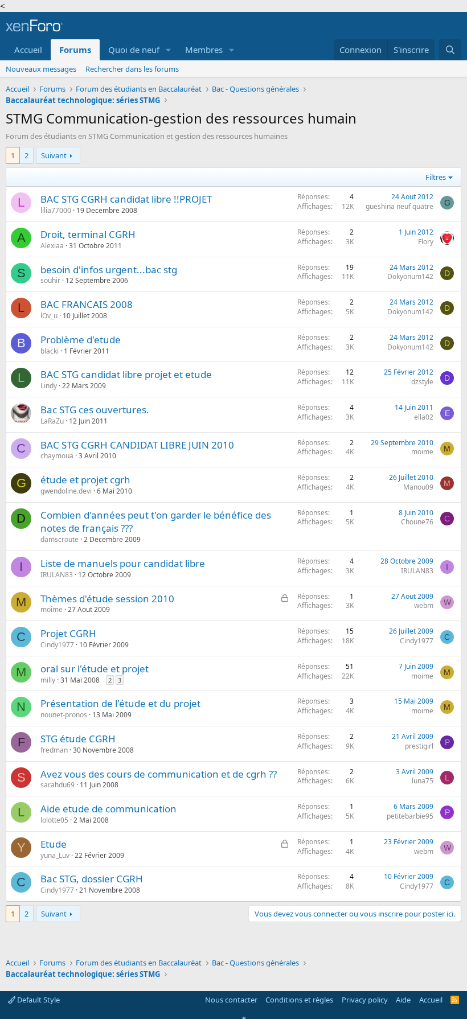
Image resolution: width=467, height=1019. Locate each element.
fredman (54, 750)
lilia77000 (55, 210)
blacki (49, 351)
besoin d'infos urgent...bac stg (108, 269)
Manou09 (418, 487)
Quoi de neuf (133, 49)
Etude (53, 843)
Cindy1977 (57, 645)
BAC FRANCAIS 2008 (86, 304)
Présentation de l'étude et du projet (120, 703)
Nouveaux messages (41, 69)
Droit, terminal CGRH (88, 234)
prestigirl (419, 746)
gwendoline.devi (66, 491)
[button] (169, 49)
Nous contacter (231, 1000)
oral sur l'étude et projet (94, 668)
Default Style (37, 1000)
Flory (425, 241)
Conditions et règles (299, 1000)
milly (47, 680)
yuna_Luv (54, 855)
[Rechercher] (450, 49)
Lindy (48, 386)
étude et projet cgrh (85, 479)
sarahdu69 (57, 785)
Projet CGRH (68, 633)
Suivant (54, 155)
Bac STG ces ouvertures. (94, 409)
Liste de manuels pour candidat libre (122, 563)
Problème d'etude (80, 339)
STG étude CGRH (78, 738)
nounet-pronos (63, 715)
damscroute (59, 539)
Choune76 (417, 522)
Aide (403, 1000)
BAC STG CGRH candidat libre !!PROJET (126, 199)
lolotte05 (54, 820)
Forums (75, 49)
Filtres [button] (435, 177)
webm (423, 605)
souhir (50, 280)
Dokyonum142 (410, 276)
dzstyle (422, 382)
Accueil (28, 49)
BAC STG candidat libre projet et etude (126, 374)
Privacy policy (365, 1000)
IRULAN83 (56, 575)
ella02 (423, 417)
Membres (204, 49)
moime (422, 452)
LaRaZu (52, 421)
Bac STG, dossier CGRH (91, 878)
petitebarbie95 (410, 816)
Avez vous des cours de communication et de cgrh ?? (158, 773)
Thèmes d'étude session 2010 (107, 598)
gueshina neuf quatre (399, 206)
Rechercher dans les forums (132, 69)
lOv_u (49, 316)
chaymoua (56, 456)
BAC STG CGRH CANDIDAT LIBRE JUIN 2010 (137, 444)
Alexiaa (52, 245)
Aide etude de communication (108, 808)
